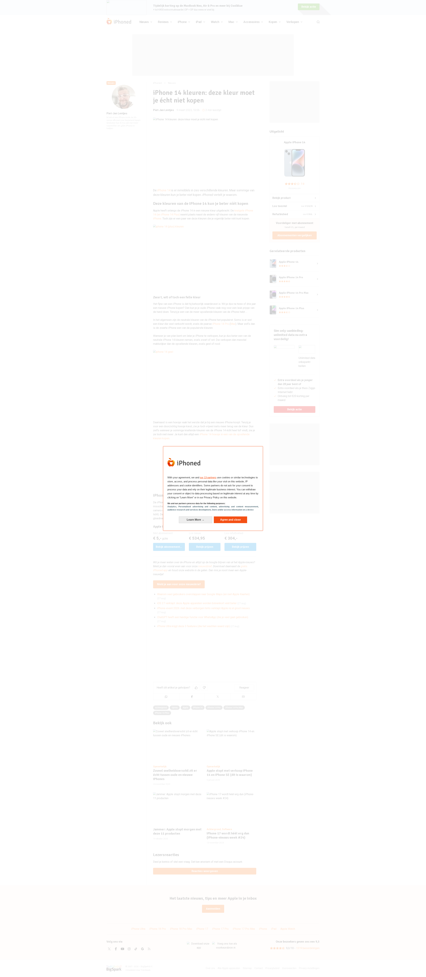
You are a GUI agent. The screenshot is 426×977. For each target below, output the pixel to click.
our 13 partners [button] (208, 477)
